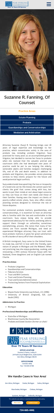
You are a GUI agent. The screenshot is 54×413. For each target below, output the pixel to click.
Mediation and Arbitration (27, 132)
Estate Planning (27, 117)
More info (17, 403)
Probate (27, 122)
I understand (33, 403)
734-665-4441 (27, 410)
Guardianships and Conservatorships (27, 127)
